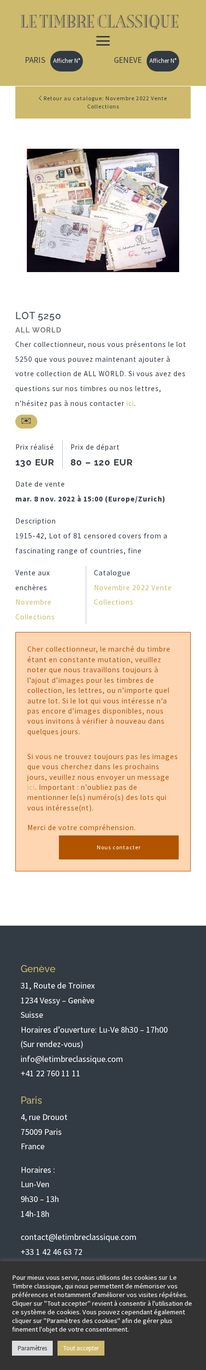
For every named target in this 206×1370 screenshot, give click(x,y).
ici (130, 403)
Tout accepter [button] (81, 1348)
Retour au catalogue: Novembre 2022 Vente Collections (104, 102)
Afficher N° (66, 61)
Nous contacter (119, 847)
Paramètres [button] (32, 1348)
